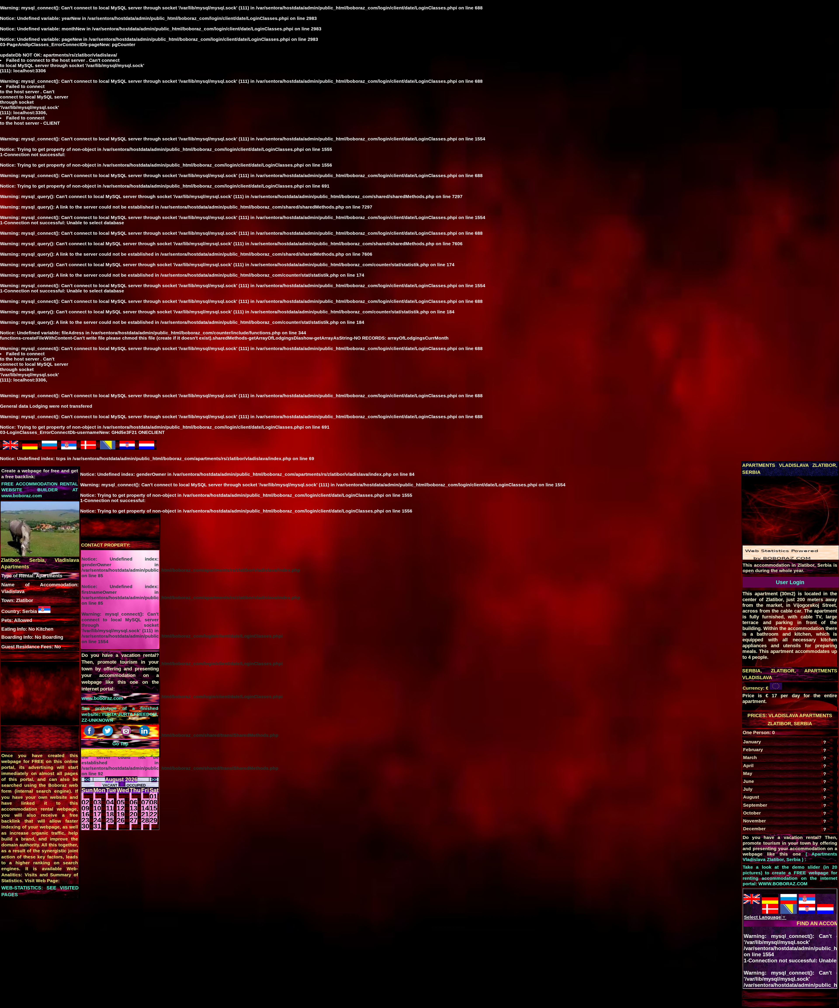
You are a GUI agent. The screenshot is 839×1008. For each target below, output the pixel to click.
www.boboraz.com (102, 698)
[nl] (146, 447)
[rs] (68, 447)
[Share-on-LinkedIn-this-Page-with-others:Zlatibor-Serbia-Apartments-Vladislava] (145, 734)
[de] (30, 447)
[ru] (49, 447)
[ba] (107, 447)
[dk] (88, 447)
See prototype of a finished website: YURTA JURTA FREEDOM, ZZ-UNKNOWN (119, 714)
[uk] (10, 447)
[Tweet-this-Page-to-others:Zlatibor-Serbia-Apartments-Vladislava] (108, 734)
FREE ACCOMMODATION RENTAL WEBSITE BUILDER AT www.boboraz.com (39, 489)
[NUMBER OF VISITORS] (791, 558)
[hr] (127, 447)
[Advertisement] (790, 512)
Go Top (120, 743)
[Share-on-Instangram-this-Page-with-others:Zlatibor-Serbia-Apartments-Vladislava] (127, 734)
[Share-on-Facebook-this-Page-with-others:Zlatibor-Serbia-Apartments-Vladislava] (90, 734)
